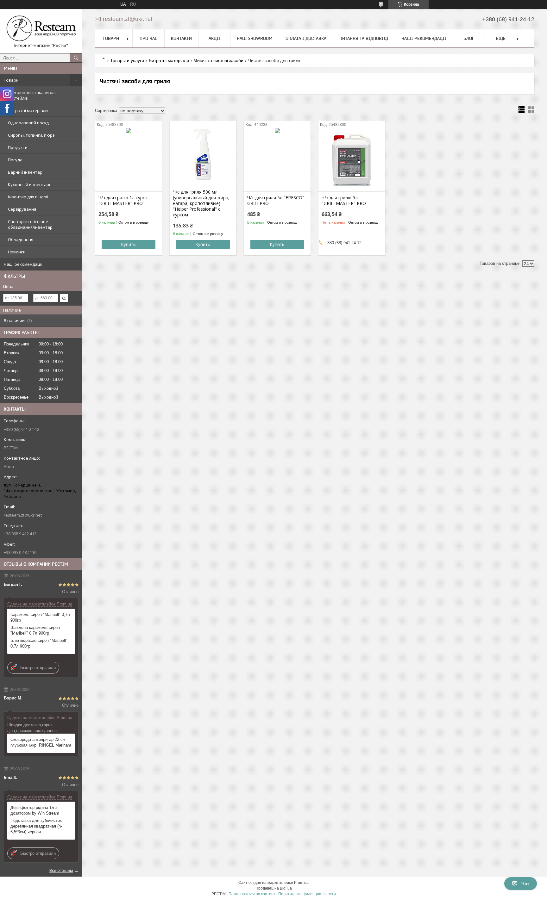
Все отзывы (61, 870)
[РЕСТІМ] (41, 28)
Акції (214, 38)
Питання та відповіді (363, 38)
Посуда (15, 160)
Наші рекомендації (23, 264)
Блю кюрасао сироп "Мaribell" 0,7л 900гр (38, 643)
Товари (11, 80)
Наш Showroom (255, 38)
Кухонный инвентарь (30, 184)
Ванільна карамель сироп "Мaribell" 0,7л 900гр (35, 630)
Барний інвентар (25, 172)
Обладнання (20, 239)
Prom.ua (301, 882)
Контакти (181, 38)
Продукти (18, 147)
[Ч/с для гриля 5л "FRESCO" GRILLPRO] (277, 159)
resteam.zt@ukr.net (23, 515)
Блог (468, 38)
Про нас (148, 38)
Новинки (17, 252)
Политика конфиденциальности (307, 894)
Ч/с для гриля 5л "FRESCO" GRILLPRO (275, 200)
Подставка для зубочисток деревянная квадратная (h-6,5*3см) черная (36, 826)
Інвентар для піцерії (28, 197)
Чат (525, 883)
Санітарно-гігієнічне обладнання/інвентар (30, 224)
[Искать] (76, 58)
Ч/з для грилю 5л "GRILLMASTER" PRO (344, 200)
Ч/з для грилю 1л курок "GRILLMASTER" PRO (123, 200)
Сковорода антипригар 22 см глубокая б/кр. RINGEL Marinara (40, 742)
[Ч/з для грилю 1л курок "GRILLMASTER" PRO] (128, 159)
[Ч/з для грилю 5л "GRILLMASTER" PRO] (351, 159)
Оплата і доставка (306, 38)
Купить (128, 244)
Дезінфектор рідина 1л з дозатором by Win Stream (34, 810)
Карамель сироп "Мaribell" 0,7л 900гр (40, 617)
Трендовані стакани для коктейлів (32, 95)
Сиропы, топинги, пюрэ (31, 135)
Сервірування (22, 209)
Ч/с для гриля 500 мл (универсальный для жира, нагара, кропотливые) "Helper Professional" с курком (201, 203)
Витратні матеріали (28, 110)
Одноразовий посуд (28, 123)
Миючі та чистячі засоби (218, 60)
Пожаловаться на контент (252, 894)
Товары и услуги (127, 60)
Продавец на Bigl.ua (273, 888)
